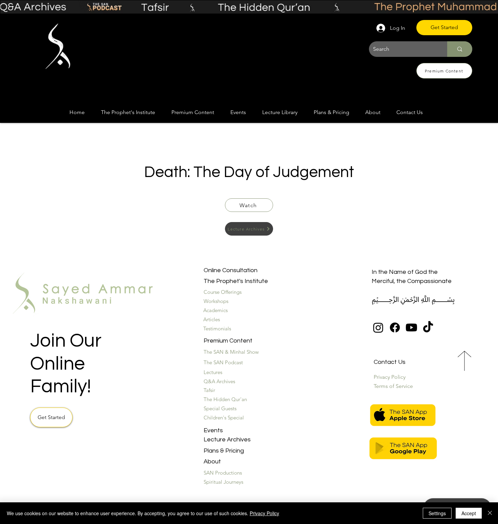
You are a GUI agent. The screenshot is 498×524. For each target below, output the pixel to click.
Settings (437, 513)
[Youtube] (411, 327)
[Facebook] (394, 327)
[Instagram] (378, 327)
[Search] (459, 49)
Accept (468, 513)
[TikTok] (428, 327)
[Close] (490, 513)
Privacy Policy (264, 513)
